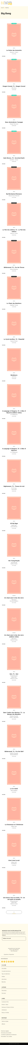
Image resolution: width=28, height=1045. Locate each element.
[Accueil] (6, 3)
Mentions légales (5, 1031)
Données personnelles (6, 1032)
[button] (17, 912)
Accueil (2, 7)
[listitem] (2, 962)
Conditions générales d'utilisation (9, 1034)
